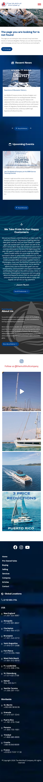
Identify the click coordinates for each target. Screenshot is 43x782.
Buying (5, 565)
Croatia (7, 742)
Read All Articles (22, 128)
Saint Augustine (11, 643)
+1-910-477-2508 (11, 645)
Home (4, 556)
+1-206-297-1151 (11, 690)
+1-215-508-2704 (11, 668)
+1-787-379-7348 (11, 722)
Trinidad (7, 735)
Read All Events (22, 208)
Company (6, 578)
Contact (5, 586)
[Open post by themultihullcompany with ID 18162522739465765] (21, 431)
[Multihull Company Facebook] (15, 547)
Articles (5, 582)
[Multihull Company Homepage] (12, 4)
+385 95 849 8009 (11, 744)
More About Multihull (9, 344)
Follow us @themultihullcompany (21, 366)
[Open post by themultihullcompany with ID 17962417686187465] (21, 391)
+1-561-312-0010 (11, 660)
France (7, 750)
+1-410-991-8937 (11, 623)
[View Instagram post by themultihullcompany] (39, 408)
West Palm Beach (11, 658)
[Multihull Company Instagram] (21, 547)
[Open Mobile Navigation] (39, 4)
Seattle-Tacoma (11, 688)
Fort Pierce (8, 651)
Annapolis (8, 621)
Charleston (8, 628)
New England (9, 613)
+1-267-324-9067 (11, 615)
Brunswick (8, 636)
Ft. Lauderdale (10, 666)
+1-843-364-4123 (11, 630)
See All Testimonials (20, 291)
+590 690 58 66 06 (12, 707)
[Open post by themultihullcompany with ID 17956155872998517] (21, 511)
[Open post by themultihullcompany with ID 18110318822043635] (21, 471)
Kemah (7, 681)
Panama (7, 727)
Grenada (7, 712)
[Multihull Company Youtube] (27, 547)
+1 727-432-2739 (11, 675)
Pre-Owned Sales (9, 561)
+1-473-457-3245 (11, 714)
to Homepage (7, 49)
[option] (21, 93)
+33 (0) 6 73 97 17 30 (13, 752)
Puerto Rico (9, 720)
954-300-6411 (10, 683)
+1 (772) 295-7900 (12, 653)
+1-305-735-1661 (11, 729)
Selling (5, 569)
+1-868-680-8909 (11, 737)
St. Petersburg (10, 673)
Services (5, 573)
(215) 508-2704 (10, 600)
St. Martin (8, 705)
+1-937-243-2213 (11, 638)
